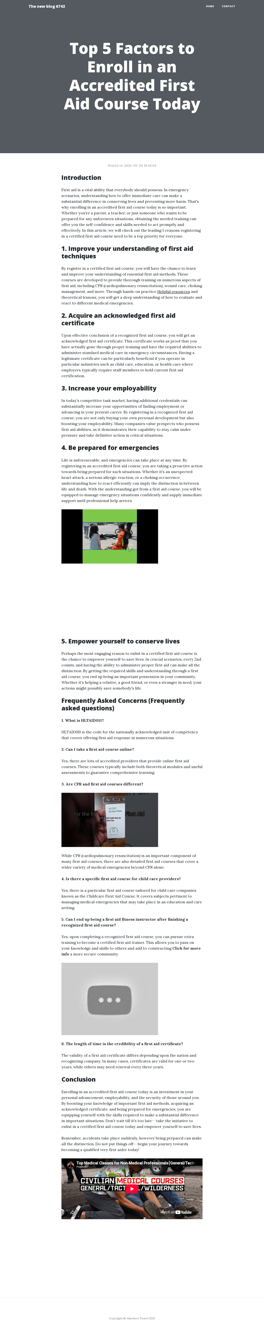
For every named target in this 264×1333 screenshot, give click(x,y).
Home (210, 6)
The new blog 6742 (47, 6)
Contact (228, 6)
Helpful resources (173, 291)
